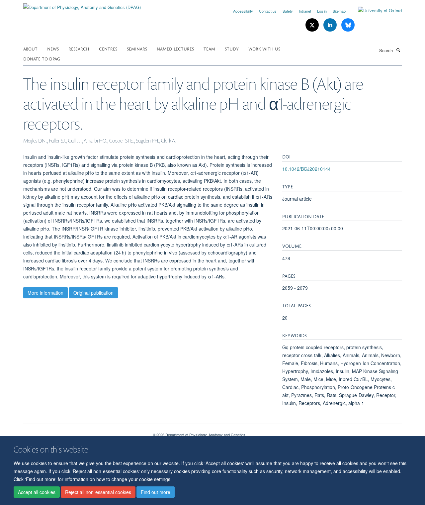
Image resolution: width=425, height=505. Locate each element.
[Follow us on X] (312, 25)
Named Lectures (175, 48)
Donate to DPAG (41, 58)
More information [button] (45, 292)
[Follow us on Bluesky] (348, 25)
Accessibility (243, 11)
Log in (322, 11)
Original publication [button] (93, 292)
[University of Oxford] (375, 11)
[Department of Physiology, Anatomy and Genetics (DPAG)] (82, 5)
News (53, 48)
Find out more (155, 492)
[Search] (398, 49)
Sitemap (339, 11)
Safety (288, 11)
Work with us (264, 48)
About (30, 48)
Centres (108, 48)
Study (232, 48)
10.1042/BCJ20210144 (306, 168)
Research (78, 48)
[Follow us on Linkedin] (330, 25)
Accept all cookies (36, 492)
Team (209, 48)
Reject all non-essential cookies (98, 492)
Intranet (305, 11)
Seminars (137, 48)
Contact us (268, 11)
